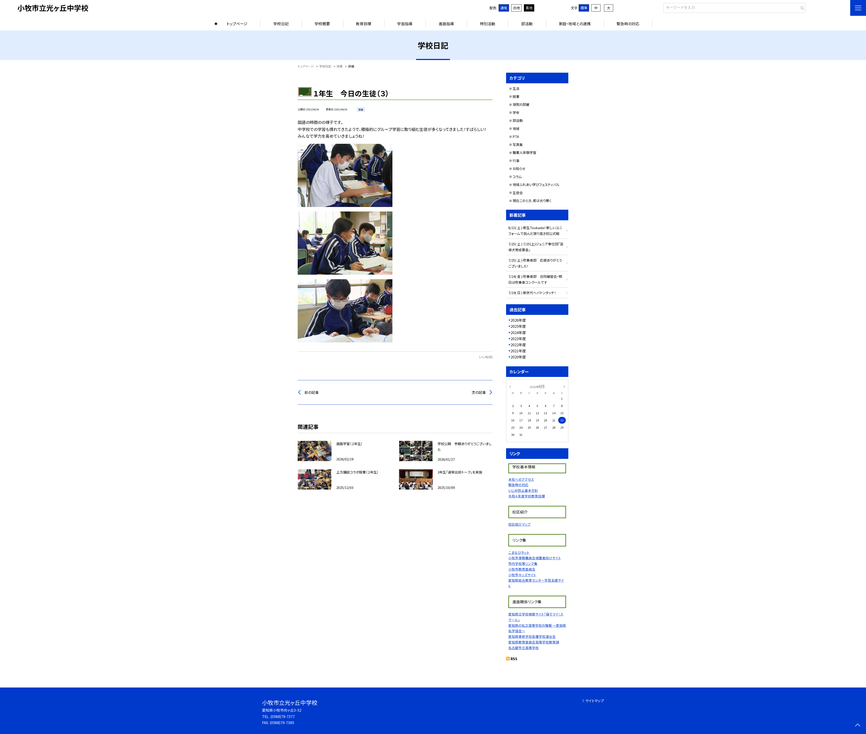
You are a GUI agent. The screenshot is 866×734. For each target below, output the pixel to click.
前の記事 (311, 392)
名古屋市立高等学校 (523, 647)
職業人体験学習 (524, 152)
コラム (517, 176)
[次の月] (564, 386)
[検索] (801, 7)
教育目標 (363, 23)
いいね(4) (486, 357)
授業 (516, 96)
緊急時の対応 (628, 23)
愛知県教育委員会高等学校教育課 (533, 642)
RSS (514, 658)
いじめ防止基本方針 (523, 490)
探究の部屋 (521, 104)
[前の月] (510, 386)
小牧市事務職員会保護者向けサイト (534, 557)
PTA (516, 136)
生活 (516, 88)
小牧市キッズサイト (522, 574)
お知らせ (519, 168)
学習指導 (404, 23)
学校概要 (322, 23)
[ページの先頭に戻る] (857, 725)
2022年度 (518, 344)
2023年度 (518, 338)
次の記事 (479, 392)
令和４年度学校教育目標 (526, 496)
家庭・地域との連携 (575, 23)
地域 (516, 128)
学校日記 (281, 23)
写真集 (518, 144)
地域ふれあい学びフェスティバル (536, 184)
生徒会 (518, 192)
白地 (516, 7)
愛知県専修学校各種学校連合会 (532, 636)
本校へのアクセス (521, 479)
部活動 (527, 23)
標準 (583, 7)
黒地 (529, 7)
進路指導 (446, 23)
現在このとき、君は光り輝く (532, 200)
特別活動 (487, 23)
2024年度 (518, 332)
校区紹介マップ (519, 524)
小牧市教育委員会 (521, 569)
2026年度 (518, 320)
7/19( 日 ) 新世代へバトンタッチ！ (532, 292)
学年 (516, 112)
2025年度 (518, 326)
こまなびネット (519, 552)
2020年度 (518, 357)
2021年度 (518, 350)
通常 (503, 7)
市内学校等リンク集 (522, 563)
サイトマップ (594, 700)
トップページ (237, 23)
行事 (516, 160)
